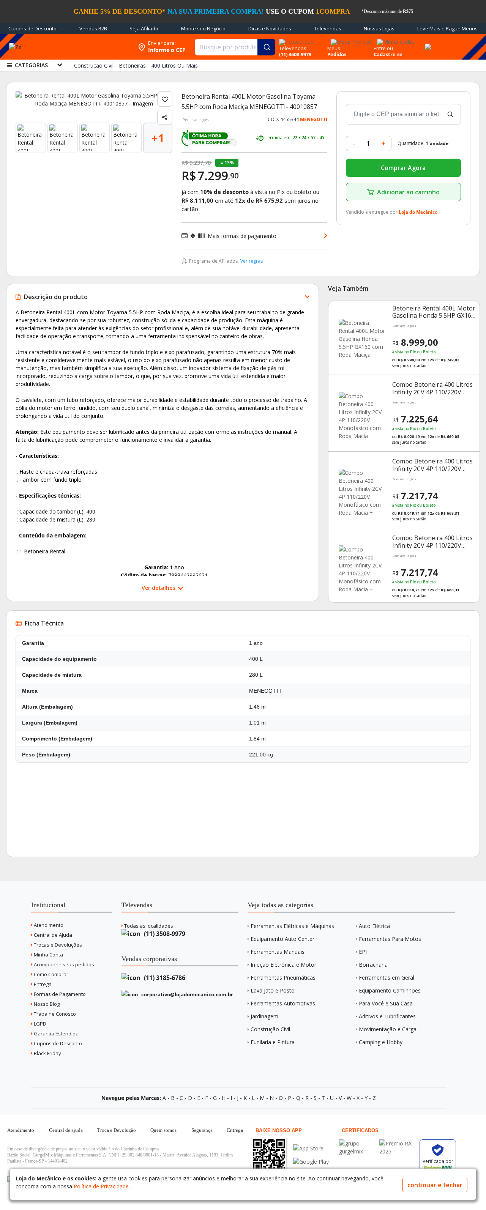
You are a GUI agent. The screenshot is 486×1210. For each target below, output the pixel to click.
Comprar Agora (403, 168)
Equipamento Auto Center (282, 938)
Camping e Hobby (380, 1042)
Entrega (42, 984)
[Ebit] (357, 1143)
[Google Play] (311, 1162)
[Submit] (266, 47)
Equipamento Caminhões (390, 990)
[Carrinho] (426, 42)
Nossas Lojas (379, 28)
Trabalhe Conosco (54, 1013)
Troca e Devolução (116, 1130)
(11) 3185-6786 (163, 978)
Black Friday (47, 1053)
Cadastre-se (388, 54)
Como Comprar (50, 974)
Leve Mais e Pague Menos (447, 28)
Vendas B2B (93, 28)
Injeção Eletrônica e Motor (283, 964)
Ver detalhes (159, 587)
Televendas (327, 28)
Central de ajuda (66, 1130)
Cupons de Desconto (32, 28)
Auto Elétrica (374, 926)
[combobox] (235, 47)
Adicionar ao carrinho (408, 192)
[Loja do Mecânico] (85, 46)
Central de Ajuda (52, 934)
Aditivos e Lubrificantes (387, 1016)
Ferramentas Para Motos (390, 938)
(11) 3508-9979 (163, 934)
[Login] (394, 39)
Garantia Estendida (56, 1033)
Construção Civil (270, 1029)
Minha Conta (48, 954)
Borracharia (373, 964)
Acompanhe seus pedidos (63, 964)
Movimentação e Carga (388, 1029)
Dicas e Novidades (269, 28)
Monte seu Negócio (203, 28)
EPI (363, 951)
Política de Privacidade (101, 1186)
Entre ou (383, 48)
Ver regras (251, 261)
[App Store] (311, 1148)
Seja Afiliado (143, 28)
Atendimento (48, 925)
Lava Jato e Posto (273, 990)
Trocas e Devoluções (57, 944)
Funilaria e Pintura (273, 1042)
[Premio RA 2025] (397, 1143)
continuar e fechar (434, 1185)
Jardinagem (264, 1016)
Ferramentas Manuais (278, 951)
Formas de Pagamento (59, 994)
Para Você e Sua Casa (386, 1003)
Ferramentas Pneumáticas (283, 977)
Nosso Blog (46, 1003)
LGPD (39, 1023)
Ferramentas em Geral (386, 977)
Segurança (202, 1130)
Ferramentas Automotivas (283, 1003)
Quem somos (163, 1130)
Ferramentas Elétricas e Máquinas (292, 926)
